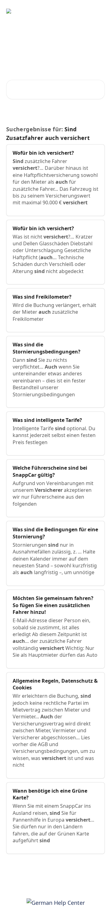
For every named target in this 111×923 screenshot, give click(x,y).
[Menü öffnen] (99, 11)
